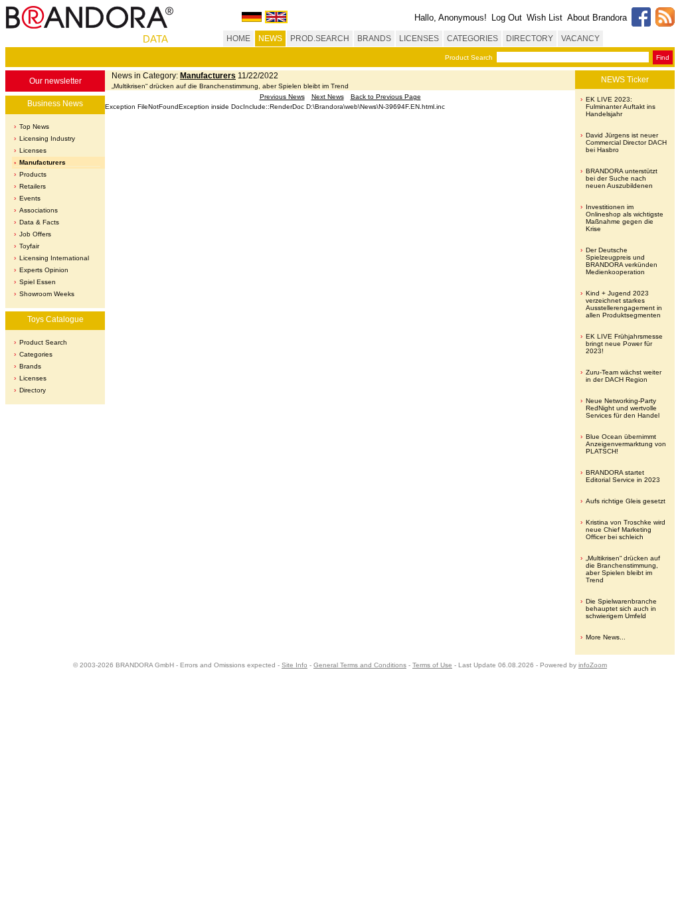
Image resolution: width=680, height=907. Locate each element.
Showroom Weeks (46, 293)
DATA (155, 38)
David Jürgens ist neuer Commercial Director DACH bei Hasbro (626, 142)
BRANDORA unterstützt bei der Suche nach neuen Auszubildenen (621, 178)
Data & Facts (39, 222)
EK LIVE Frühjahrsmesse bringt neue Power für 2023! (624, 344)
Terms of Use (432, 665)
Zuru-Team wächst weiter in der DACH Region (623, 376)
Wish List (544, 18)
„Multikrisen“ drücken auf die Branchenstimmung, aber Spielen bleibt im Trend (623, 569)
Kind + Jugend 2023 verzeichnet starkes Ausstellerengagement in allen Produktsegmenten (624, 304)
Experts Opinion (43, 270)
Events (30, 198)
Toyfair (29, 246)
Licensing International (54, 258)
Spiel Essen (37, 282)
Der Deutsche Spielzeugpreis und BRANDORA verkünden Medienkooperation (621, 261)
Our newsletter (55, 81)
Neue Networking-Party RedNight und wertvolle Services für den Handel (622, 408)
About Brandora (597, 18)
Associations (38, 210)
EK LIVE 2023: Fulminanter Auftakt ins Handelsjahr (620, 107)
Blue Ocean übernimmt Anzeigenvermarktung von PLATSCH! (626, 444)
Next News (327, 96)
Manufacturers (42, 162)
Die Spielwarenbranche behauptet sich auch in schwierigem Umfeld (621, 608)
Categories (35, 354)
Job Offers (35, 234)
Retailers (32, 186)
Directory (32, 390)
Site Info (294, 665)
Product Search (469, 57)
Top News (34, 126)
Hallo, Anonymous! (450, 18)
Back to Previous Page (386, 96)
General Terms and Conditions (359, 665)
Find (662, 57)
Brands (30, 366)
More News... (606, 637)
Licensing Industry (47, 138)
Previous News (282, 96)
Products (32, 174)
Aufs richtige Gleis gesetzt (625, 501)
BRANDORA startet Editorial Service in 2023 (623, 476)
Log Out (506, 18)
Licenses (32, 150)
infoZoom (592, 665)
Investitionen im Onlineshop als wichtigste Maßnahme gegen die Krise (624, 217)
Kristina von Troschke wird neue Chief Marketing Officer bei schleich (625, 529)
